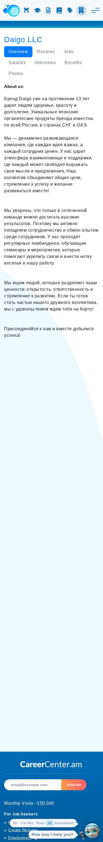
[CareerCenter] (11, 10)
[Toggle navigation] (95, 10)
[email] (32, 784)
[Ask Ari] (92, 831)
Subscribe (74, 785)
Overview (18, 51)
